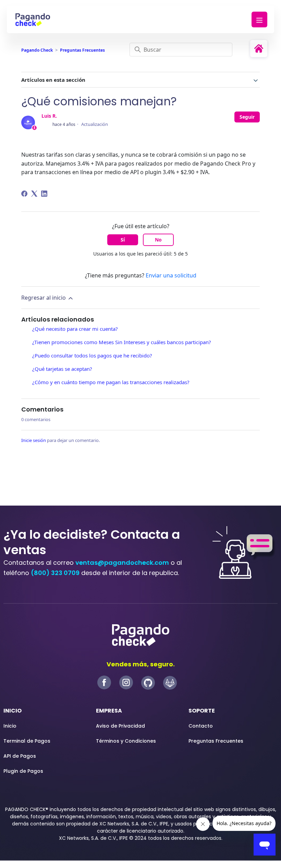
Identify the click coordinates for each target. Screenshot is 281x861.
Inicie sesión (33, 440)
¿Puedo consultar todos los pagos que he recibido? (92, 355)
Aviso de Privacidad (120, 725)
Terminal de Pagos (26, 741)
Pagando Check (37, 50)
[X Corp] (34, 194)
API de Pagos (19, 756)
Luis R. (49, 116)
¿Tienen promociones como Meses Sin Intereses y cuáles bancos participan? (121, 342)
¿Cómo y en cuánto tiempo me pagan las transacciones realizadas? (111, 382)
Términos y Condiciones (126, 741)
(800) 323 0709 (55, 573)
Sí (123, 239)
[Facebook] (24, 194)
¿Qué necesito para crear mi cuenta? (75, 328)
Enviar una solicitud (171, 275)
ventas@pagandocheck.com (122, 562)
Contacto (200, 725)
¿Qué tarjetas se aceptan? (62, 368)
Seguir (247, 117)
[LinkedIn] (44, 194)
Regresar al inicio (44, 297)
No (158, 239)
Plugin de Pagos (23, 771)
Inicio (9, 725)
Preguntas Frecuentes (82, 50)
